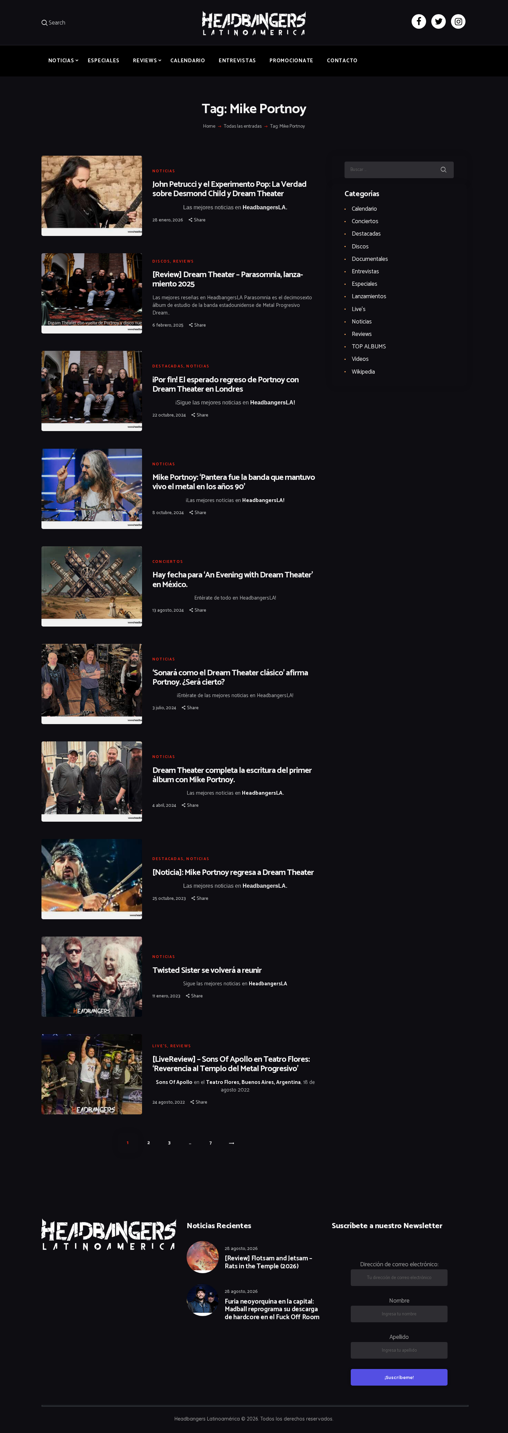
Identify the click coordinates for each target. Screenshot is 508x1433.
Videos (360, 359)
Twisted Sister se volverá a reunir (207, 970)
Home (209, 127)
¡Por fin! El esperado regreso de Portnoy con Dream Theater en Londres (225, 384)
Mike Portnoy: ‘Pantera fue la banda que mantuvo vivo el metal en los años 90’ (233, 482)
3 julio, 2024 (164, 708)
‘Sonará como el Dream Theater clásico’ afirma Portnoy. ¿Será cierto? (230, 677)
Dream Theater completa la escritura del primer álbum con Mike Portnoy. (232, 775)
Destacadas (168, 366)
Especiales (364, 284)
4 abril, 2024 (164, 805)
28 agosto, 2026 (241, 1248)
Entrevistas (365, 271)
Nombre (399, 1301)
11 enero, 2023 (166, 996)
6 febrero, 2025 (168, 325)
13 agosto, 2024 (168, 610)
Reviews (183, 261)
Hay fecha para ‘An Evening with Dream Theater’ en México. (232, 580)
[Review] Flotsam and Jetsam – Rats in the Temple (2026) (268, 1263)
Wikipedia (363, 372)
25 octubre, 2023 (169, 898)
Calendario (364, 209)
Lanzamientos (369, 296)
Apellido (399, 1337)
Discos (161, 261)
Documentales (370, 259)
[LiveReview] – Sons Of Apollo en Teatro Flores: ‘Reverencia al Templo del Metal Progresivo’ (231, 1064)
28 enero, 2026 (167, 220)
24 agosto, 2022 (168, 1102)
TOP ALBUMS (369, 347)
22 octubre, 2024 (169, 415)
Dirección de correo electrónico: (399, 1264)
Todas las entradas (243, 126)
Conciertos (167, 562)
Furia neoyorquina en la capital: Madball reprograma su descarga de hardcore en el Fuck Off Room (272, 1310)
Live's (159, 1046)
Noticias (164, 171)
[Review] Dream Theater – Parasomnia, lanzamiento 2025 (227, 279)
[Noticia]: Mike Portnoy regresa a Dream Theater (233, 872)
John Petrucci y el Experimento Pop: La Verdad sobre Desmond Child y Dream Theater (229, 189)
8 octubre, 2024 (168, 513)
